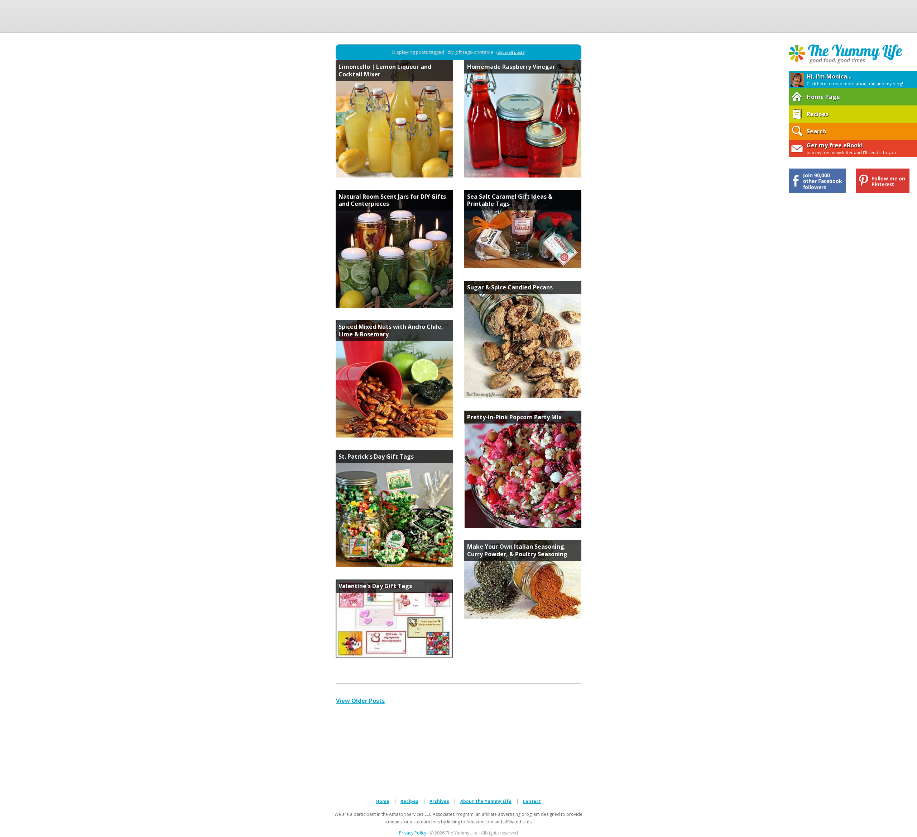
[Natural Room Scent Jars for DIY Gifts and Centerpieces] (394, 305)
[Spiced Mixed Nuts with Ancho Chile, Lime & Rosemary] (394, 435)
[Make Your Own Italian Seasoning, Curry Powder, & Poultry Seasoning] (522, 616)
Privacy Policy (412, 833)
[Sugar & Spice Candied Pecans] (522, 396)
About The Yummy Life (486, 801)
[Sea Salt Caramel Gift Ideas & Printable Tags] (522, 266)
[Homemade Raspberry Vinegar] (522, 175)
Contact (532, 801)
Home (382, 801)
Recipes (409, 801)
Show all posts (511, 52)
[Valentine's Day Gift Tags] (394, 656)
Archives (439, 801)
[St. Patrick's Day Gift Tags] (394, 565)
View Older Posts (360, 701)
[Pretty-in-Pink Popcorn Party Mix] (522, 526)
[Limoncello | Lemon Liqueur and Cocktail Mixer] (394, 175)
